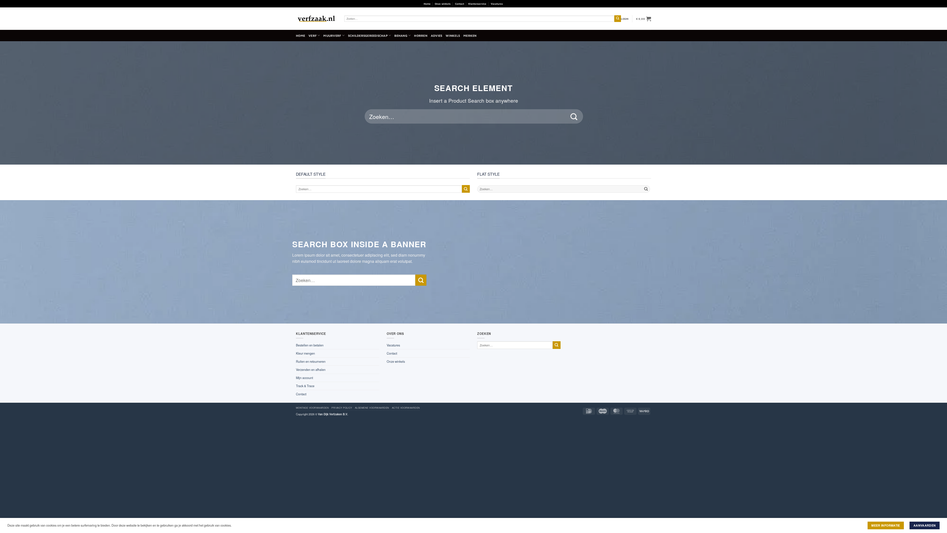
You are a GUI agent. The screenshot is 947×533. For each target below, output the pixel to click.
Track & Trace (305, 386)
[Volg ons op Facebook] (508, 4)
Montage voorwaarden (312, 407)
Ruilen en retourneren (311, 361)
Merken (470, 36)
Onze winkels (443, 3)
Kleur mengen (305, 353)
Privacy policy (341, 407)
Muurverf (332, 36)
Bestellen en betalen (310, 345)
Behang (400, 36)
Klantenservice (477, 3)
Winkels (453, 36)
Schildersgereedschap (368, 36)
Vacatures (497, 3)
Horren (420, 36)
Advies (436, 36)
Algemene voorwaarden (372, 407)
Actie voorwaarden (406, 407)
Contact (459, 3)
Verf (313, 36)
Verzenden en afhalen (311, 369)
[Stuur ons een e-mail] (520, 4)
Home (427, 3)
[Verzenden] (617, 18)
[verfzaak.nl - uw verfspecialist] (316, 19)
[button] (625, 18)
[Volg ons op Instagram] (514, 4)
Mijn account (304, 378)
